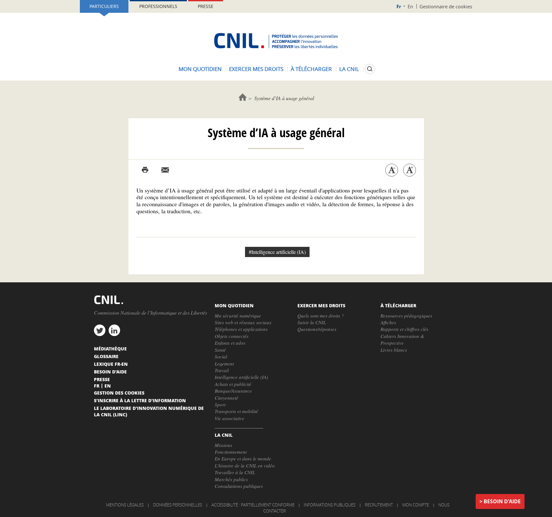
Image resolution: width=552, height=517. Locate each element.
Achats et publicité (233, 384)
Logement (224, 363)
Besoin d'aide (502, 501)
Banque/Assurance (233, 391)
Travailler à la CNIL (235, 472)
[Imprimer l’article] (145, 170)
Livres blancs (393, 350)
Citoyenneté (226, 398)
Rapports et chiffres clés (404, 329)
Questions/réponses (316, 329)
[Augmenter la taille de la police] (409, 170)
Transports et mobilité (236, 411)
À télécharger (311, 69)
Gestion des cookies (119, 392)
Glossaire (106, 356)
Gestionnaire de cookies (445, 6)
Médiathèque (110, 348)
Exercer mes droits (256, 69)
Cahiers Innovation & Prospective (402, 339)
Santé (220, 350)
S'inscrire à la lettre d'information (140, 400)
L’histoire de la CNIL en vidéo (245, 465)
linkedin (114, 330)
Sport (220, 404)
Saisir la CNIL (311, 322)
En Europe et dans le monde (243, 458)
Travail (222, 370)
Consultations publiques (239, 486)
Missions (223, 445)
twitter (99, 330)
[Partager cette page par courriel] (165, 170)
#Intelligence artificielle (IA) (277, 251)
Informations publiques (330, 505)
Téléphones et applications (241, 329)
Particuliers (104, 6)
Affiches (388, 322)
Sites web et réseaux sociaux (243, 322)
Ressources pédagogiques (406, 315)
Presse (205, 6)
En (410, 6)
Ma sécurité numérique (238, 315)
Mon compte (415, 505)
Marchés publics (231, 479)
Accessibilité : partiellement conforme (253, 505)
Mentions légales (125, 505)
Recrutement (379, 505)
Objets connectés (232, 336)
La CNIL (349, 69)
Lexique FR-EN (111, 364)
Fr (398, 6)
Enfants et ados (230, 343)
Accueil (242, 97)
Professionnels (158, 6)
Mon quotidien (200, 69)
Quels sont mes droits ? (320, 315)
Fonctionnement (231, 452)
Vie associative (229, 418)
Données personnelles (177, 505)
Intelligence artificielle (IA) (241, 377)
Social (221, 356)
